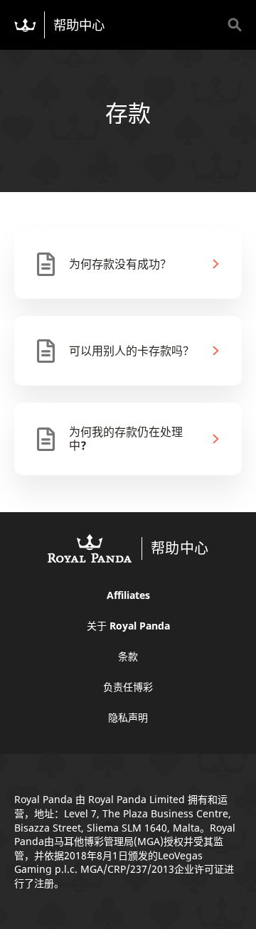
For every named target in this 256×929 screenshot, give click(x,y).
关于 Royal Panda (128, 625)
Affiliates (128, 595)
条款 (128, 656)
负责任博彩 (128, 687)
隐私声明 (128, 717)
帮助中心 (79, 24)
